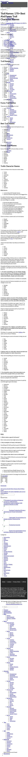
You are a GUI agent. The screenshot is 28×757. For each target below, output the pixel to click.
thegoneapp (4, 24)
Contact (6, 11)
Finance (12, 62)
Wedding (9, 150)
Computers (12, 42)
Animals (12, 625)
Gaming (12, 71)
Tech (11, 120)
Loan (8, 73)
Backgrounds (13, 31)
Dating (11, 48)
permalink (5, 475)
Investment (9, 743)
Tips (5, 574)
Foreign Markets (14, 68)
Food (11, 66)
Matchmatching (14, 78)
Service (11, 705)
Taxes (11, 119)
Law (8, 748)
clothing (6, 543)
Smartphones (13, 110)
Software (12, 113)
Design (11, 649)
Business (12, 36)
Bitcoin (11, 634)
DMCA (24, 581)
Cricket (11, 46)
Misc (5, 561)
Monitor (12, 83)
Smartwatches (8, 612)
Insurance (9, 142)
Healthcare (9, 137)
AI (7, 21)
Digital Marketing (14, 651)
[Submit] (1, 496)
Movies (11, 85)
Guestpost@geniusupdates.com (14, 604)
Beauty (11, 632)
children (20, 332)
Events (8, 657)
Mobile (8, 82)
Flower (11, 664)
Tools (8, 125)
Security (12, 701)
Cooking (6, 544)
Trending (12, 25)
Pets (11, 92)
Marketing (12, 76)
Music (11, 86)
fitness (5, 548)
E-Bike (11, 53)
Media (11, 79)
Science (11, 100)
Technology (13, 122)
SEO (5, 568)
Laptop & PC (7, 611)
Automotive (7, 537)
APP (11, 627)
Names (11, 88)
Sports (8, 116)
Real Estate (12, 96)
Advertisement (10, 617)
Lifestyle (6, 558)
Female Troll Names (8, 44)
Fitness (8, 662)
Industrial (6, 140)
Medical (12, 81)
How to (8, 139)
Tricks (8, 130)
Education (12, 654)
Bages (8, 32)
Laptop (8, 147)
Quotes (11, 95)
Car (10, 38)
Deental (9, 648)
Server (11, 105)
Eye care (12, 59)
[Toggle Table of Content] (2, 37)
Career (8, 39)
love (12, 238)
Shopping (9, 108)
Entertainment (10, 24)
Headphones (10, 135)
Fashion (12, 61)
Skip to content (4, 1)
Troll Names (6, 40)
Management (13, 75)
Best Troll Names (8, 43)
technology (6, 573)
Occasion (12, 89)
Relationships (13, 98)
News (5, 563)
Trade (8, 725)
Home (3, 581)
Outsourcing (10, 91)
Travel (8, 129)
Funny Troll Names (8, 41)
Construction (13, 44)
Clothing (12, 639)
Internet (9, 143)
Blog (5, 538)
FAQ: (8, 47)
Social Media (13, 112)
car (4, 541)
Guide (8, 732)
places (19, 231)
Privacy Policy (16, 581)
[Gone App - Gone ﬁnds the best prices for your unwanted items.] (7, 2)
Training (9, 128)
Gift (5, 731)
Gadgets (12, 69)
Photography (13, 93)
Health (8, 136)
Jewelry (9, 745)
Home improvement (9, 556)
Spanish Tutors (13, 115)
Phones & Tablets (8, 564)
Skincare (12, 109)
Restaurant (9, 698)
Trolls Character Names (9, 45)
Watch (8, 152)
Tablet (11, 118)
